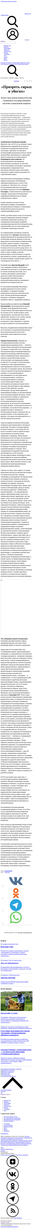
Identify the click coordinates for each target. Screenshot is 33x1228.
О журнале (7, 1123)
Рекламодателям (8, 1126)
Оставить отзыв (5, 1222)
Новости (6, 47)
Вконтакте (29, 932)
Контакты (6, 1131)
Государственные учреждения (12, 1118)
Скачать (3, 1150)
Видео (5, 60)
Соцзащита (7, 54)
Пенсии (6, 52)
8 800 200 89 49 (17, 1218)
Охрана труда (7, 51)
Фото (5, 58)
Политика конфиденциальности (9, 1226)
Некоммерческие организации (12, 1119)
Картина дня (7, 45)
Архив (5, 57)
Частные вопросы (9, 1121)
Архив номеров (8, 1125)
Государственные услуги (10, 1116)
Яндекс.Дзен (21, 932)
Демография (7, 48)
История (7, 872)
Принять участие (5, 1094)
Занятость (6, 50)
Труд (5, 55)
